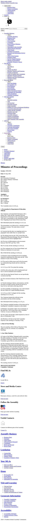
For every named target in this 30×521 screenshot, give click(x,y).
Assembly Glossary (12, 115)
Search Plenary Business (13, 44)
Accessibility (6, 510)
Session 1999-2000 (9, 158)
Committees (10, 12)
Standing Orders (11, 57)
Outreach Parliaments (13, 118)
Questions (6, 439)
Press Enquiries (11, 89)
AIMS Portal (10, 39)
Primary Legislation (12, 9)
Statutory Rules (8, 456)
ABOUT (6, 121)
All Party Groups (11, 78)
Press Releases (11, 86)
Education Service (12, 104)
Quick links (7, 133)
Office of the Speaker (13, 56)
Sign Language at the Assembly (15, 119)
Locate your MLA (12, 69)
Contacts (6, 15)
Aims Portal (10, 13)
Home (5, 149)
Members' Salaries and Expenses (15, 71)
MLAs (9, 68)
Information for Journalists (14, 92)
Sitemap (6, 516)
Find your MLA (8, 464)
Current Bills (7, 453)
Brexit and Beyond (9, 445)
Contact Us (4, 430)
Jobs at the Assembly (12, 128)
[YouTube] (8, 18)
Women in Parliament (13, 116)
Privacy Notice (8, 504)
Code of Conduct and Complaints (16, 74)
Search (2, 383)
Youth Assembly (11, 106)
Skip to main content (6, 1)
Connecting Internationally (14, 109)
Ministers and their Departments (15, 77)
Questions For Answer (13, 51)
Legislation (10, 42)
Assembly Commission (13, 125)
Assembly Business (9, 33)
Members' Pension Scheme (14, 75)
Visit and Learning (9, 96)
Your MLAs (7, 63)
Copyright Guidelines (9, 501)
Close (2, 146)
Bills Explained (8, 454)
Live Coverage (11, 41)
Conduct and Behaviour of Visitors (13, 492)
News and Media (8, 80)
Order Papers (10, 50)
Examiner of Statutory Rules (11, 457)
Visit (8, 101)
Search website (5, 28)
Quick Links (7, 5)
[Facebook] (8, 25)
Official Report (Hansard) (14, 48)
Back (9, 35)
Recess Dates (10, 130)
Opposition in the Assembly (14, 47)
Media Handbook (12, 93)
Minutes (6, 157)
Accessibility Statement (10, 513)
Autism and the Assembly (14, 110)
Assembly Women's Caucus (14, 62)
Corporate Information (13, 127)
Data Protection (8, 502)
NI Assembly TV (11, 84)
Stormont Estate (11, 113)
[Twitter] (9, 23)
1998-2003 (7, 154)
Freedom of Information (10, 505)
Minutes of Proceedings (13, 60)
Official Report (11, 10)
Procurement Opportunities (11, 506)
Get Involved (10, 103)
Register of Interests (12, 72)
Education (6, 155)
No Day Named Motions (13, 59)
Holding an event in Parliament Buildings (18, 107)
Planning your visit (12, 112)
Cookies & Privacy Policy (11, 515)
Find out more (4, 398)
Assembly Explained (12, 95)
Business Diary (11, 7)
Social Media (10, 87)
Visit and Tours (8, 486)
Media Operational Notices (14, 90)
